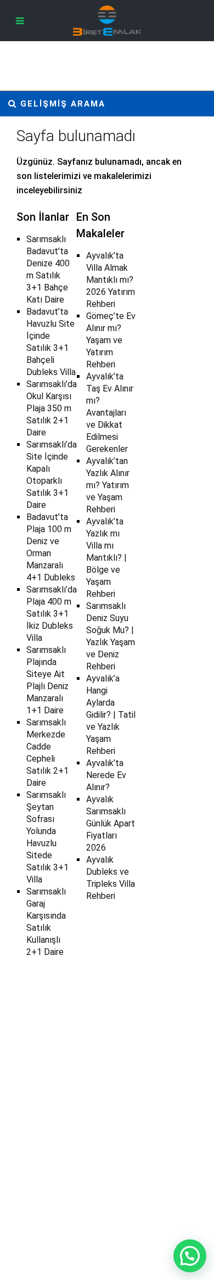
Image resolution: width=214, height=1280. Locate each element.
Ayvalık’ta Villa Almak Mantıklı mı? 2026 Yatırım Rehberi (110, 279)
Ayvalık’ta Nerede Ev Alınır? (106, 775)
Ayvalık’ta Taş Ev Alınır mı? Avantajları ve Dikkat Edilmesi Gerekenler (109, 412)
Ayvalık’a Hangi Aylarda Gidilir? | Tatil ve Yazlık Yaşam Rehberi (111, 714)
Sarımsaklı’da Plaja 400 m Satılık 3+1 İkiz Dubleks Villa (51, 613)
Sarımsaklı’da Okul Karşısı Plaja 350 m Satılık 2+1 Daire (51, 408)
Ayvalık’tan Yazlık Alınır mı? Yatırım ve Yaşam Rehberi (107, 485)
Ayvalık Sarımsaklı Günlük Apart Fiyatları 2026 (110, 823)
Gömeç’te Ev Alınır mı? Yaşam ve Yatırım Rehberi (111, 340)
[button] (189, 1255)
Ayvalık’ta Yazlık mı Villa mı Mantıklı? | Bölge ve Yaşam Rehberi (106, 557)
